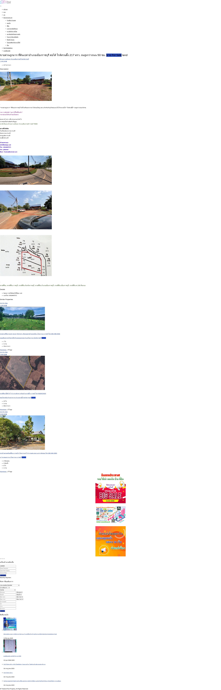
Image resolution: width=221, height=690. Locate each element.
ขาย (4, 12)
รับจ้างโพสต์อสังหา (8, 48)
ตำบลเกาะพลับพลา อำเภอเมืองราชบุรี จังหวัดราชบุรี (14, 59)
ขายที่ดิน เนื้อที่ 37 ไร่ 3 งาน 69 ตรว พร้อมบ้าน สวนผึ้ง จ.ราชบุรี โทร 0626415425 (23, 393)
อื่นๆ (8, 45)
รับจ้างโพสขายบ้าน (8, 672)
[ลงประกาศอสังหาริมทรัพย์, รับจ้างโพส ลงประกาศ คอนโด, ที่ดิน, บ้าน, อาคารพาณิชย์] (5, 3)
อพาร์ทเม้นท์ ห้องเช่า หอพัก (13, 34)
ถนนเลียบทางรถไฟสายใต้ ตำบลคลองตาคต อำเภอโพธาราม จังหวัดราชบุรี (20, 338)
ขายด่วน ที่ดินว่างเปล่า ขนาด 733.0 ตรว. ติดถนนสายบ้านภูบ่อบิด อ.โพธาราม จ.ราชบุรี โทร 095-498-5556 (30, 334)
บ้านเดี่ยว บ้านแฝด (11, 20)
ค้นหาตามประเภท (7, 17)
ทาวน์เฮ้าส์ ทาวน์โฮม (12, 31)
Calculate (3, 575)
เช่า (4, 15)
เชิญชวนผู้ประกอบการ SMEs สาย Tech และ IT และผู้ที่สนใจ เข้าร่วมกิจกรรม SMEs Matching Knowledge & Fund (30, 634)
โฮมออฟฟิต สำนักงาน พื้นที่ (13, 42)
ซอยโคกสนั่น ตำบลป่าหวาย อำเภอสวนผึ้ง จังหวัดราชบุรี (15, 397)
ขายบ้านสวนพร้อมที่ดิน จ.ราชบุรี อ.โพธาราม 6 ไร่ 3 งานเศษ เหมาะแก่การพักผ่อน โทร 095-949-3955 (28, 453)
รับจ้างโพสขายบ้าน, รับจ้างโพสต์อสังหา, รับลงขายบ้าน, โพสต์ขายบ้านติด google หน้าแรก (24, 664)
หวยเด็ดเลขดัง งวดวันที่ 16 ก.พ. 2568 (12, 656)
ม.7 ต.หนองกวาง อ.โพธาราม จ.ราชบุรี (10, 457)
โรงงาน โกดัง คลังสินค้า (12, 37)
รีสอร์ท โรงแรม (10, 40)
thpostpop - (3, 350)
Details (44, 338)
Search (2, 611)
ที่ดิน (8, 26)
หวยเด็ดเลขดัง (6, 51)
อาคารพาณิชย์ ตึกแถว (12, 29)
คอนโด (8, 23)
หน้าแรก (5, 9)
